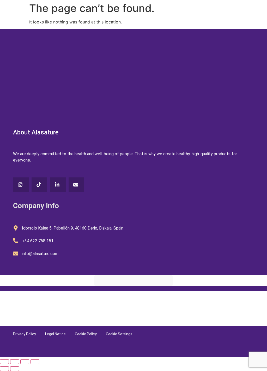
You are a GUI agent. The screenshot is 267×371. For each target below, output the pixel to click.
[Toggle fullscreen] (14, 361)
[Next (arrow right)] (14, 368)
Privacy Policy (24, 334)
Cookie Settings (119, 334)
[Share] (24, 361)
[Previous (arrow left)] (4, 368)
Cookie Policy (86, 334)
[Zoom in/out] (4, 361)
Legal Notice (55, 334)
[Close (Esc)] (35, 361)
